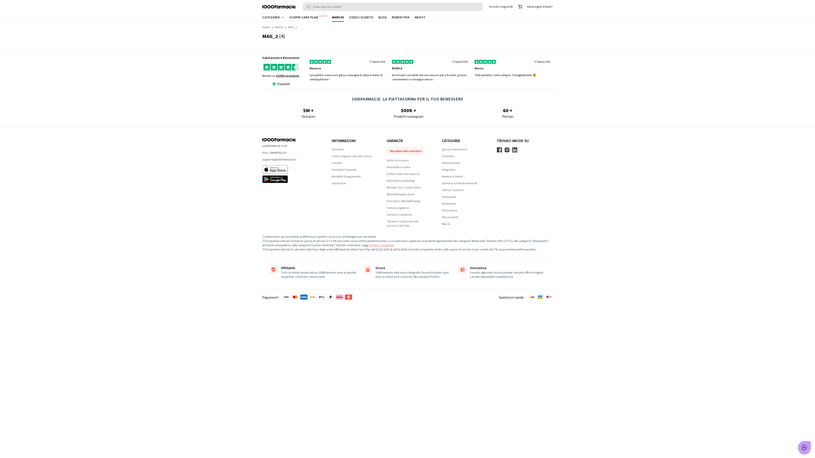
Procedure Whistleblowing (403, 201)
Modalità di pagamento (346, 177)
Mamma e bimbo (452, 177)
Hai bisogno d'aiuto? (540, 7)
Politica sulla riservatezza (403, 174)
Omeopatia (449, 197)
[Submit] (309, 6)
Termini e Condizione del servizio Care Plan (402, 223)
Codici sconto (361, 17)
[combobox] (392, 7)
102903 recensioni (287, 76)
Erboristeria (449, 210)
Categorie (271, 17)
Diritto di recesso (398, 160)
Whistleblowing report (401, 194)
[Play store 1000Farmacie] (290, 179)
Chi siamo (338, 149)
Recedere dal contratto (406, 151)
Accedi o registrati (501, 7)
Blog (382, 17)
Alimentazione (451, 163)
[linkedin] (514, 149)
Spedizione (339, 183)
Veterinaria (449, 204)
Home (266, 27)
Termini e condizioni (399, 215)
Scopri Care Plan (308, 17)
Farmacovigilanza (398, 208)
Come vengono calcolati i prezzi (352, 156)
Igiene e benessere (454, 149)
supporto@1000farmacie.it (279, 160)
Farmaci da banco (453, 190)
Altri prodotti (450, 217)
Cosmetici (448, 156)
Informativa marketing (401, 181)
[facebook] (499, 149)
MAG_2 (292, 27)
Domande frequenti (344, 170)
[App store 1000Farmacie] (290, 169)
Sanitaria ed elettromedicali (459, 183)
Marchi (338, 17)
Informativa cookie (398, 167)
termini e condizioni (381, 245)
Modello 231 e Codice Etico (404, 188)
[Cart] (520, 7)
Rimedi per (400, 17)
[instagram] (507, 149)
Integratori (448, 170)
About (420, 17)
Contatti (337, 163)
